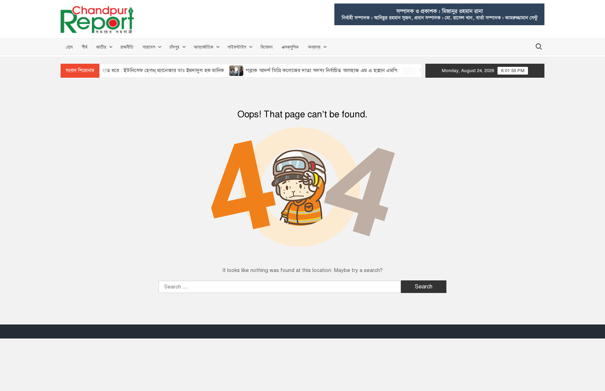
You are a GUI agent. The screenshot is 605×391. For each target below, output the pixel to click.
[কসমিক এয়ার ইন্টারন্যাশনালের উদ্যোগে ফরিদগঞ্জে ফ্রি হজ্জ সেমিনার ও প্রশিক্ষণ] (402, 70)
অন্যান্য (314, 47)
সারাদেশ (148, 47)
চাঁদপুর (174, 47)
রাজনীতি (126, 47)
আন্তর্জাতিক (203, 47)
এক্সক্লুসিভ (290, 47)
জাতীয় (101, 47)
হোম (69, 47)
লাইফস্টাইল (237, 47)
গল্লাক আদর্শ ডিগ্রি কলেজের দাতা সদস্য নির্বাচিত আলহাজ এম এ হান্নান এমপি (314, 70)
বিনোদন (266, 47)
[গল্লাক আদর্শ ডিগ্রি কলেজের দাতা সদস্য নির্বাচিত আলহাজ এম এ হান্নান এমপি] (229, 70)
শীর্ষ (84, 47)
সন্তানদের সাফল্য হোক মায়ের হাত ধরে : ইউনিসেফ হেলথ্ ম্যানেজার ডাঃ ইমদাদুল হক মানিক (125, 70)
